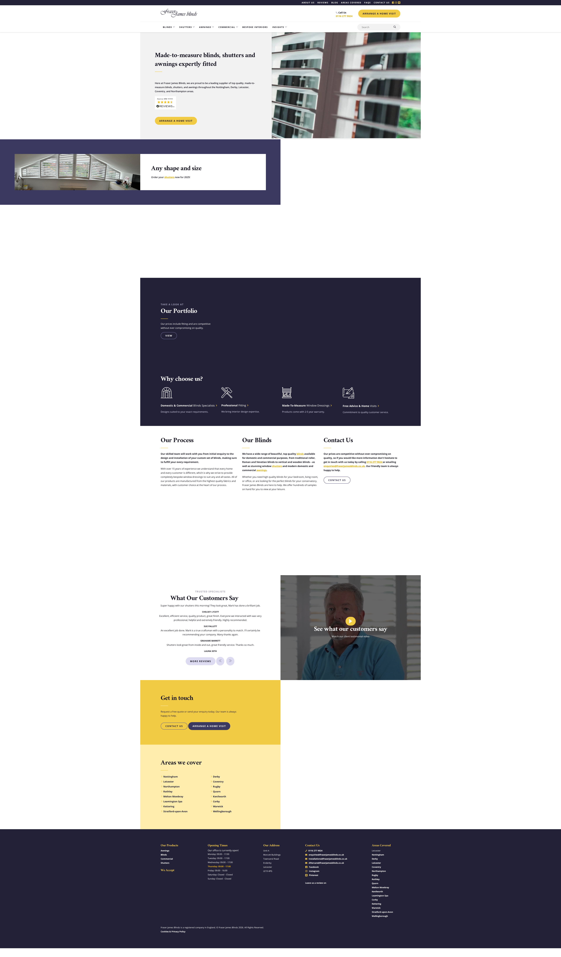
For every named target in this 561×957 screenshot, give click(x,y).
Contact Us (337, 480)
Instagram (314, 871)
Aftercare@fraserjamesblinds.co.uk (326, 862)
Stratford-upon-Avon (382, 912)
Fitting (234, 405)
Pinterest (313, 875)
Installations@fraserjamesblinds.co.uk (328, 858)
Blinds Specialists (188, 405)
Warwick (376, 907)
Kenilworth (377, 891)
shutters (169, 177)
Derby (375, 858)
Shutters (185, 27)
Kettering (376, 903)
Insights (278, 27)
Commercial (226, 27)
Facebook (314, 867)
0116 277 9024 (344, 16)
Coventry (376, 867)
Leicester (376, 862)
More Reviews (200, 661)
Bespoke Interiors (255, 27)
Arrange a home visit (379, 13)
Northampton (379, 871)
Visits (360, 406)
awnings (261, 470)
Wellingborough (380, 916)
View (168, 335)
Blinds (167, 27)
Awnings (205, 27)
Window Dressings (306, 405)
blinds (300, 453)
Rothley (376, 879)
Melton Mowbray (380, 887)
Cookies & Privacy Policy (173, 931)
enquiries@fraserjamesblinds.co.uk (344, 466)
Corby (375, 899)
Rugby (375, 875)
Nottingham (378, 854)
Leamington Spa (380, 895)
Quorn (375, 883)
